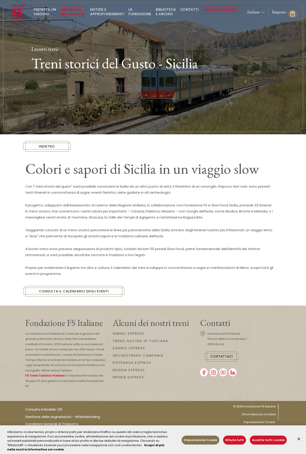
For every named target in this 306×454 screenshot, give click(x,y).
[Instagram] (213, 372)
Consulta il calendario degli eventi (74, 291)
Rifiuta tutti (234, 440)
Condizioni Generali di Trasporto (51, 424)
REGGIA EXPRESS (129, 370)
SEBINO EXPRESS (128, 333)
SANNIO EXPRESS (129, 348)
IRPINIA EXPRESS (128, 377)
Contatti (189, 9)
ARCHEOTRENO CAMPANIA (138, 355)
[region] (153, 439)
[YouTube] (223, 372)
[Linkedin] (233, 372)
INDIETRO (47, 146)
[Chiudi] (299, 439)
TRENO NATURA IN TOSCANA (140, 340)
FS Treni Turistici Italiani (45, 375)
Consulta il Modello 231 (43, 409)
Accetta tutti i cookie (268, 440)
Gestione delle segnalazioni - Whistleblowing (62, 416)
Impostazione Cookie (259, 422)
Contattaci (221, 356)
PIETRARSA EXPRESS (132, 362)
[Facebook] (204, 372)
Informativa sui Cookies (259, 414)
